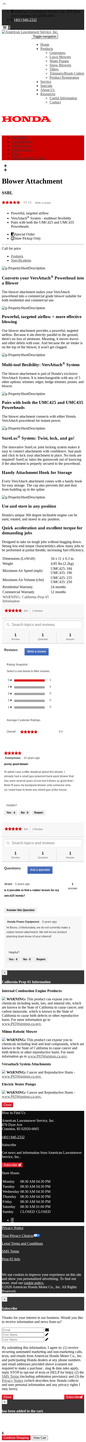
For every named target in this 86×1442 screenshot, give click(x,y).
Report (38, 812)
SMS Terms (10, 1251)
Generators (57, 53)
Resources (47, 94)
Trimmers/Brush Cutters (67, 73)
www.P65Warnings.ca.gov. (22, 1024)
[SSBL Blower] (5, 170)
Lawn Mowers (60, 57)
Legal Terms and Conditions (22, 1243)
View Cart (39, 1437)
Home (44, 44)
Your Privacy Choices (17, 1236)
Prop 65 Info (11, 1259)
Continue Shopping (16, 1437)
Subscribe (11, 1165)
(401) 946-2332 (25, 20)
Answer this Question (20, 910)
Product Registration (64, 77)
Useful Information (63, 98)
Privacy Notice (12, 1228)
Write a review (43, 203)
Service (45, 82)
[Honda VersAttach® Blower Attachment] (5, 166)
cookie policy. (34, 1283)
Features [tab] (17, 256)
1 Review (38, 611)
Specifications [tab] (21, 260)
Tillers (54, 69)
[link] (18, 202)
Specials (46, 86)
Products (46, 49)
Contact (55, 102)
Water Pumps (59, 61)
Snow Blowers (60, 65)
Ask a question (40, 869)
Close (7, 1105)
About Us (47, 90)
